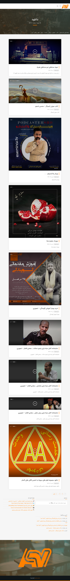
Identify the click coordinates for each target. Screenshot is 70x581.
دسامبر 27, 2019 (50, 483)
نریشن (50, 32)
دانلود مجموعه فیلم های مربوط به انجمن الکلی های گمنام (40, 480)
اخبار (57, 32)
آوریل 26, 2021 (50, 177)
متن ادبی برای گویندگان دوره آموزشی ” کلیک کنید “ (50, 518)
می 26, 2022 (50, 70)
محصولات (56, 303)
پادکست (45, 32)
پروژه (42, 32)
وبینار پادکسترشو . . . (51, 174)
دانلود (39, 32)
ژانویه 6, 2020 (50, 351)
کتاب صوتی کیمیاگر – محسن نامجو (46, 106)
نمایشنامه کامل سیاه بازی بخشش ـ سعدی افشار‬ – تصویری (39, 386)
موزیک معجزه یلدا (52, 241)
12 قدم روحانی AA (54, 475)
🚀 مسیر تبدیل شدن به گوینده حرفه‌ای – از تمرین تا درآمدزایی (21, 501)
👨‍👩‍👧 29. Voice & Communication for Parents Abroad (22, 508)
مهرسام (65, 525)
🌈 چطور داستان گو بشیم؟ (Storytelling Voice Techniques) (21, 505)
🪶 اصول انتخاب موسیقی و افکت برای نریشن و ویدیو (23, 510)
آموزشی (53, 32)
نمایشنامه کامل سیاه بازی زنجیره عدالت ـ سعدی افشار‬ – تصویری (37, 348)
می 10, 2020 (50, 311)
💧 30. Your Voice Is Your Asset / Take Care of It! (22, 503)
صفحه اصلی (66, 32)
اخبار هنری (56, 168)
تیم (32, 32)
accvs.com (37, 578)
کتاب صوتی (62, 32)
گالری (35, 32)
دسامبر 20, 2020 (50, 244)
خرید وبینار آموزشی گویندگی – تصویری (45, 308)
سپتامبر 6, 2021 (50, 109)
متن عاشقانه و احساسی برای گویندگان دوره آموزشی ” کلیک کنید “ (52, 521)
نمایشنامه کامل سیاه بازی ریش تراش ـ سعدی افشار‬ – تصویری (38, 413)
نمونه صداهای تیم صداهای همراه (47, 67)
